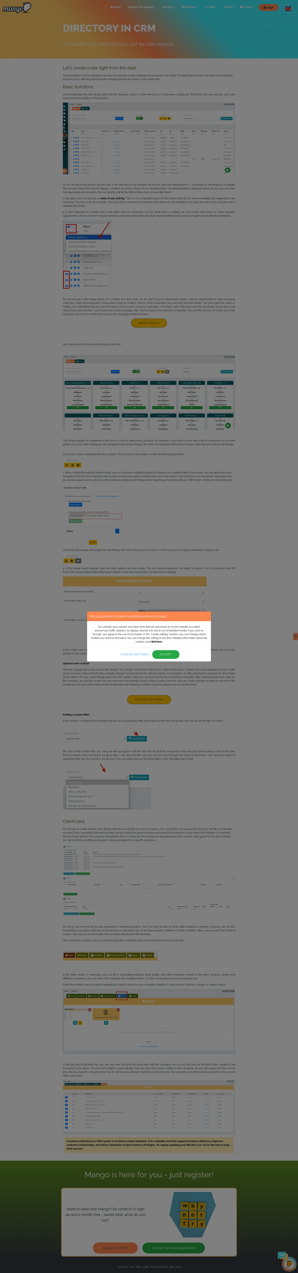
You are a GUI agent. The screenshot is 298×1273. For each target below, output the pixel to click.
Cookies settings (135, 654)
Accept (166, 654)
